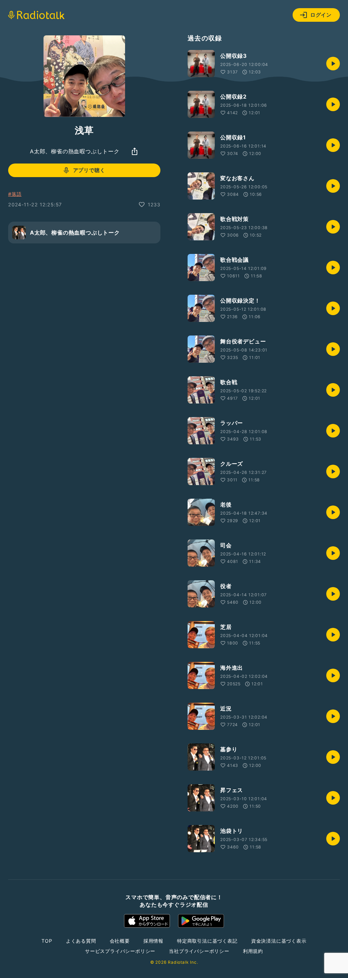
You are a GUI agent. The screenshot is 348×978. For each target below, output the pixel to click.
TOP (46, 941)
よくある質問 (81, 941)
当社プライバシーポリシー (199, 951)
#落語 (14, 194)
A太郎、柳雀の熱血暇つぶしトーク (75, 151)
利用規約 (253, 951)
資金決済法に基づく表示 (279, 941)
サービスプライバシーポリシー (120, 951)
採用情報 (153, 941)
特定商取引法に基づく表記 (207, 941)
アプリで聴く (89, 170)
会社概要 (120, 941)
